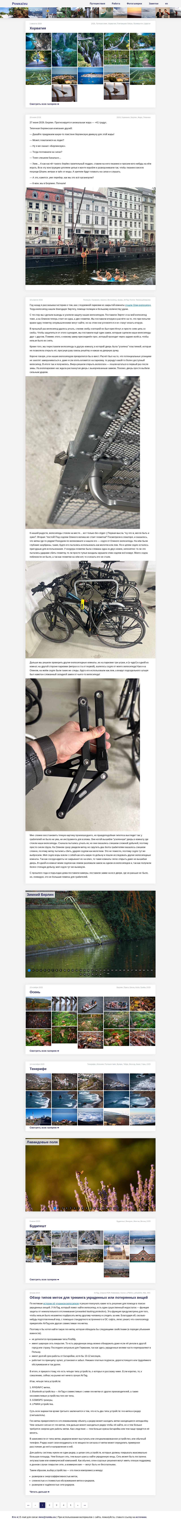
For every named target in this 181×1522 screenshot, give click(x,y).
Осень (132, 987)
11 (69, 970)
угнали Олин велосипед (137, 305)
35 (89, 974)
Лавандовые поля (42, 1142)
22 (112, 970)
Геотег (132, 300)
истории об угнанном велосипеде (61, 1303)
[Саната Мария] (7, 12)
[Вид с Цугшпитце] (35, 12)
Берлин (134, 117)
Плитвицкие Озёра (124, 24)
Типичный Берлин (143, 300)
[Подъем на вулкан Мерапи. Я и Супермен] (78, 12)
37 (96, 974)
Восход (132, 1064)
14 (81, 970)
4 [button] (63, 1505)
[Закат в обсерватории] (134, 12)
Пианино (147, 117)
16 (89, 970)
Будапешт (121, 1221)
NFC (149, 1293)
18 (96, 970)
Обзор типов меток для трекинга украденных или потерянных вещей (89, 1297)
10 (65, 970)
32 (152, 970)
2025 (148, 987)
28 (136, 970)
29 (140, 970)
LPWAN (130, 1293)
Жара (140, 117)
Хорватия (112, 24)
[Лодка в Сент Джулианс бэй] (106, 12)
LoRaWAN (138, 1293)
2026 (93, 24)
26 (128, 970)
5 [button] (70, 1505)
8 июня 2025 (35, 1221)
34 (85, 974)
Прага (126, 987)
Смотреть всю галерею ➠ (44, 104)
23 (116, 970)
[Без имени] (92, 12)
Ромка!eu (20, 4)
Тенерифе (91, 1064)
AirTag (126, 300)
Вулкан (120, 1064)
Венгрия (129, 1221)
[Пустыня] (120, 12)
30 (144, 970)
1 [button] (42, 1505)
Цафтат (147, 24)
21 (108, 970)
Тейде (125, 1064)
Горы (143, 1064)
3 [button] (56, 1505)
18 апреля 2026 (36, 300)
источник (141, 1517)
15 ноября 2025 (36, 987)
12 (73, 970)
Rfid (144, 1293)
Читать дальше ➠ (39, 1492)
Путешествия (101, 24)
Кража (120, 300)
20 (104, 970)
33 (81, 974)
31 (148, 970)
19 (100, 970)
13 (77, 970)
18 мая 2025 (35, 1293)
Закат (138, 1064)
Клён (137, 987)
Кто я (15, 1517)
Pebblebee (115, 1293)
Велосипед (112, 300)
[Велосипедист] (148, 12)
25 (124, 970)
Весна (143, 1221)
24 (120, 970)
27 (132, 970)
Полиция (87, 300)
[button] (78, 1505)
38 (100, 974)
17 (92, 970)
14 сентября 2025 (37, 1064)
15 (85, 970)
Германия (126, 117)
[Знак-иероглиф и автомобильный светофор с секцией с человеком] (49, 12)
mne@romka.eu (47, 1517)
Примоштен (138, 24)
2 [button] (49, 1505)
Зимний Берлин (40, 894)
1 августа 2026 (36, 24)
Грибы (143, 987)
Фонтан (136, 1221)
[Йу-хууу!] (64, 12)
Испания (100, 1064)
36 (92, 974)
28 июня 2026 (35, 117)
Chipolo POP (105, 1293)
